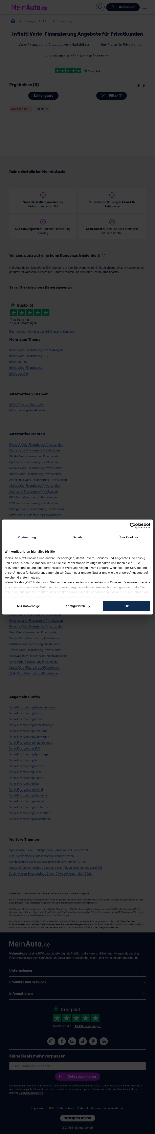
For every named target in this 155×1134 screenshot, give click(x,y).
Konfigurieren (75, 606)
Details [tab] (78, 537)
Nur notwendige (28, 606)
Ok (127, 606)
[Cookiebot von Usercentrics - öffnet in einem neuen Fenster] (132, 525)
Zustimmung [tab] (27, 537)
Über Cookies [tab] (128, 537)
